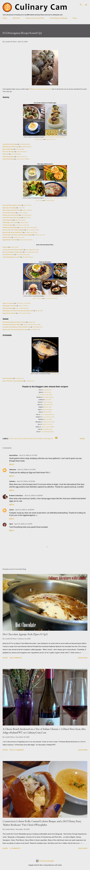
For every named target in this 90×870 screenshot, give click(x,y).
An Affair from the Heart (31, 232)
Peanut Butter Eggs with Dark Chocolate (14, 322)
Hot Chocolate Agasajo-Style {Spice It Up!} (25, 634)
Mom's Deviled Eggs (8, 151)
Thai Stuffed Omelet (9, 254)
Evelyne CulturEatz (16, 495)
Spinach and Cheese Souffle (11, 215)
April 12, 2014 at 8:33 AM (26, 481)
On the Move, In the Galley (59, 197)
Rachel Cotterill (14, 247)
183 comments (16, 658)
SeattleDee (13, 455)
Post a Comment (17, 750)
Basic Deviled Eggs (8, 149)
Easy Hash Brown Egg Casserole (12, 205)
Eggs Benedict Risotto (9, 313)
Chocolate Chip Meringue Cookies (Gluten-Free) (17, 327)
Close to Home (27, 205)
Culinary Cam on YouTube (34, 18)
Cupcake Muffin (39, 139)
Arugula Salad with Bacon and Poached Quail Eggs (17, 234)
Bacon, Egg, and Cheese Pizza (11, 210)
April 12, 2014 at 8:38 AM (34, 495)
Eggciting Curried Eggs (9, 207)
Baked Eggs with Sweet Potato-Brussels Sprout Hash (18, 310)
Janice (11, 510)
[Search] (80, 4)
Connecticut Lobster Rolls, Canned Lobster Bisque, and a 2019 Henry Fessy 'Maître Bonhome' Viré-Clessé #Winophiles (42, 822)
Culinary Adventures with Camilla (28, 227)
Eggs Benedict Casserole (10, 239)
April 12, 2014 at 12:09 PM (24, 510)
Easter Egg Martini (8, 378)
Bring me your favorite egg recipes (40, 89)
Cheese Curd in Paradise (22, 159)
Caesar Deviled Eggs (8, 156)
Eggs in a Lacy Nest (8, 303)
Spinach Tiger (27, 217)
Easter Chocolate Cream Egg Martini (13, 381)
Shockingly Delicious (60, 136)
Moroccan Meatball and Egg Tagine (13, 252)
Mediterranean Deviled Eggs (11, 146)
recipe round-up (37, 438)
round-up (49, 438)
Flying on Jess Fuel (21, 156)
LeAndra (12, 481)
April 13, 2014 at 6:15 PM (23, 524)
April (11, 524)
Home (5, 18)
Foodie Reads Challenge (58, 18)
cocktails (13, 438)
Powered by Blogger (46, 861)
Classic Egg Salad (8, 220)
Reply (11, 464)
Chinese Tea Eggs (8, 225)
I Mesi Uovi (6, 154)
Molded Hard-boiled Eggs (10, 227)
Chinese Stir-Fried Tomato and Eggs (13, 249)
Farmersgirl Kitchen (50, 136)
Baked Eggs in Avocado (9, 305)
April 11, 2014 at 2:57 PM (28, 455)
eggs (20, 438)
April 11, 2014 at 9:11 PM (26, 469)
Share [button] (82, 438)
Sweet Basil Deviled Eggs (10, 144)
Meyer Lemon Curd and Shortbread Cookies (15, 329)
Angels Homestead (50, 139)
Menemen (6, 247)
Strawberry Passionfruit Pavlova (12, 324)
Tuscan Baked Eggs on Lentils (11, 257)
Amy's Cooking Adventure (51, 298)
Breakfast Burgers (8, 308)
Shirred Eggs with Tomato (10, 222)
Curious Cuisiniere (27, 210)
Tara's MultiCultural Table (32, 249)
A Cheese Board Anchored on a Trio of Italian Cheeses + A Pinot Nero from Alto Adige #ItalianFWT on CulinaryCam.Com (44, 730)
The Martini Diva (55, 373)
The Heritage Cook (37, 327)
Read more (82, 658)
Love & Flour (39, 200)
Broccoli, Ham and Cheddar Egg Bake (13, 230)
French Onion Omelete (9, 212)
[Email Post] (56, 438)
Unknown (12, 469)
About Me (16, 18)
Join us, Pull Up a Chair (32, 230)
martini (26, 438)
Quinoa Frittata (7, 237)
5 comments (15, 848)
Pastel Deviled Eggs (8, 159)
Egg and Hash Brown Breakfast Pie (13, 232)
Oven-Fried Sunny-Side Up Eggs (12, 217)
